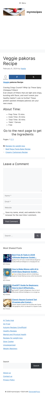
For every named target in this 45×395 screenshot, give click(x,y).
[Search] (37, 235)
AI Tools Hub (8, 320)
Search (6, 362)
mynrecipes (34, 11)
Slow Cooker (8, 342)
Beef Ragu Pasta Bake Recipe (18, 149)
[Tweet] (33, 77)
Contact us (7, 376)
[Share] (17, 77)
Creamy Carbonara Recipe (17, 152)
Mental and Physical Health (14, 334)
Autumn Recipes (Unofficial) (15, 327)
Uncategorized (9, 345)
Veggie (6, 82)
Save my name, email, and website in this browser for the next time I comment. (22, 213)
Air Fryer (6, 324)
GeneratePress (34, 392)
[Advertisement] (22, 35)
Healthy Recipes (10, 331)
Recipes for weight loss (15, 146)
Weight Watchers (10, 349)
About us (7, 373)
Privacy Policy (9, 380)
